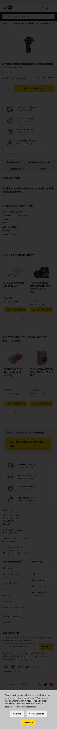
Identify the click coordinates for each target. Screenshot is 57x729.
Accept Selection (36, 714)
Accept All (28, 722)
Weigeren (17, 714)
